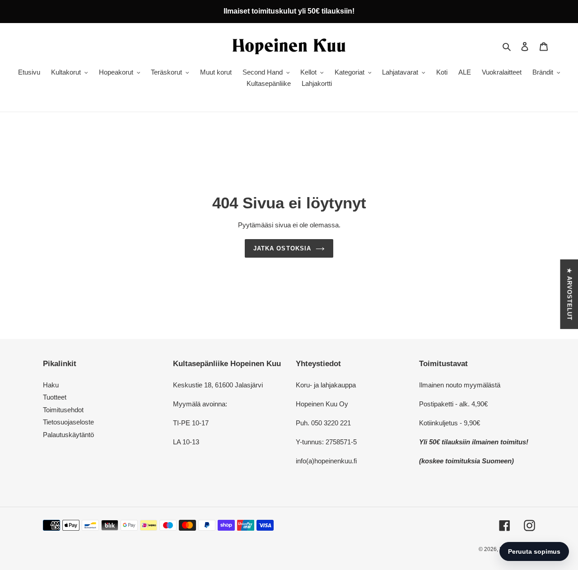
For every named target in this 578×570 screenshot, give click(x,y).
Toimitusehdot (63, 410)
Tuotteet (54, 397)
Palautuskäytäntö (68, 434)
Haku (51, 385)
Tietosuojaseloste (68, 422)
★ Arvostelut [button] (569, 294)
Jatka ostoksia (282, 248)
